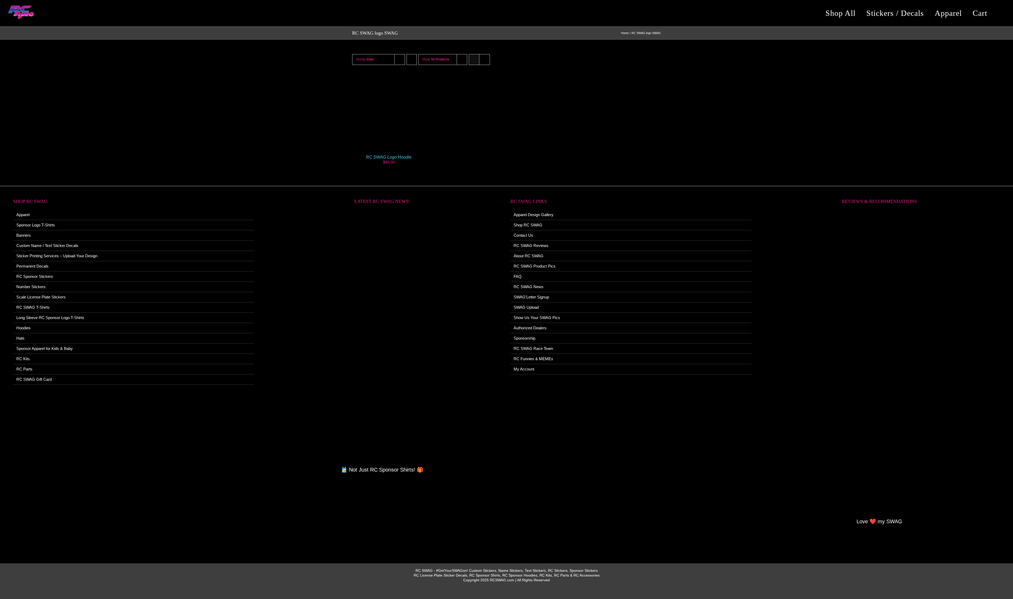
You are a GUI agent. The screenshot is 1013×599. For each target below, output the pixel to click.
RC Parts (24, 369)
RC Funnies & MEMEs (533, 358)
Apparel (23, 214)
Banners (23, 235)
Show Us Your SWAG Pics (537, 317)
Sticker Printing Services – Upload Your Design (56, 256)
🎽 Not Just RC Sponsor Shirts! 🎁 (382, 470)
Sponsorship (524, 338)
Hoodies (23, 328)
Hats (20, 338)
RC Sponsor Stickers (34, 276)
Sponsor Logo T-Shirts (35, 225)
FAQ (518, 276)
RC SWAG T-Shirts (33, 307)
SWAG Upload (526, 307)
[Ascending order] (412, 59)
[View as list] (484, 59)
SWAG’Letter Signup (531, 297)
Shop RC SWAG (528, 225)
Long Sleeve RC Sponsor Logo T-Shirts (50, 317)
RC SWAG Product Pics (535, 266)
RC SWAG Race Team (533, 348)
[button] (1001, 13)
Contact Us (523, 235)
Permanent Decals (32, 266)
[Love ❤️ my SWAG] (879, 364)
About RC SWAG (528, 256)
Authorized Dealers (530, 328)
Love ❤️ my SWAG (879, 521)
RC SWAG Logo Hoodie (389, 157)
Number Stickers (31, 286)
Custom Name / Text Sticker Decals (47, 245)
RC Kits (23, 358)
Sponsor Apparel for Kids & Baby (44, 348)
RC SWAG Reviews (531, 245)
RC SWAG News (528, 286)
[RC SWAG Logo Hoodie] (388, 78)
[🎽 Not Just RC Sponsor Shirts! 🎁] (382, 338)
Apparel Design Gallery (533, 214)
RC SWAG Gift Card (34, 379)
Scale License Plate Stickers (41, 297)
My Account (524, 369)
